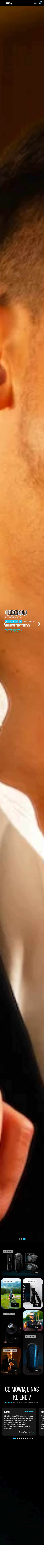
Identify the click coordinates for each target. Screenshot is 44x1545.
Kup (15, 1339)
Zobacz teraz (11, 630)
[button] (19, 1239)
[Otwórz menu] (35, 3)
